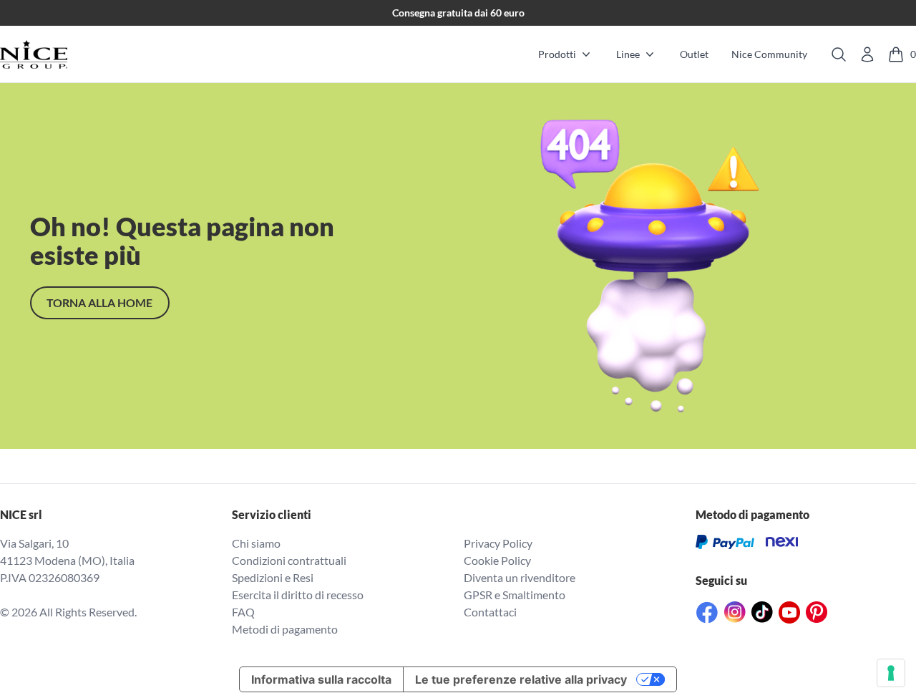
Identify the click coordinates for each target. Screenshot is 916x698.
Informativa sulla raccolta (321, 679)
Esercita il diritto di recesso (298, 594)
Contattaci (490, 612)
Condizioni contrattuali (289, 560)
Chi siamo (256, 543)
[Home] (33, 54)
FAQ (243, 612)
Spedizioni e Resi (272, 577)
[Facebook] (707, 612)
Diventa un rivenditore (519, 577)
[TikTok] (762, 612)
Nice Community (769, 54)
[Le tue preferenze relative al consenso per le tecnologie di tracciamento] (891, 673)
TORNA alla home (99, 302)
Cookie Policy (497, 560)
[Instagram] (735, 612)
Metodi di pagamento (285, 629)
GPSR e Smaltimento (514, 594)
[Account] (867, 54)
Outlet (694, 54)
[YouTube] (789, 612)
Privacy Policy (498, 543)
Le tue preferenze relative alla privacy (521, 679)
